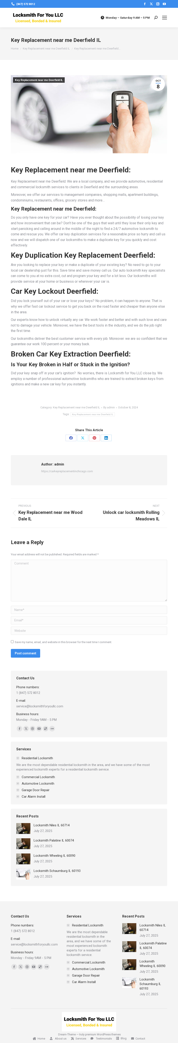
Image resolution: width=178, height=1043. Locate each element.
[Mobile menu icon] (164, 17)
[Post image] (23, 828)
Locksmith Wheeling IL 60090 (54, 856)
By (109, 407)
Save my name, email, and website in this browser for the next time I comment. (63, 642)
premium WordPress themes (103, 1034)
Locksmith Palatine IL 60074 (54, 840)
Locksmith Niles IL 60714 (51, 825)
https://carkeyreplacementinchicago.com (67, 471)
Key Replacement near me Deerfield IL (39, 80)
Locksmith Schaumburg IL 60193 (57, 871)
